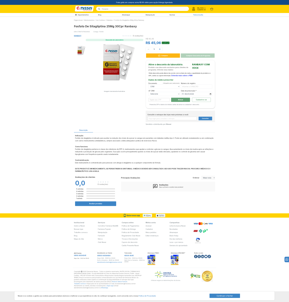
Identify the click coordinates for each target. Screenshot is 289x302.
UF (151, 91)
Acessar (149, 226)
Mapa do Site (79, 239)
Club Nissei (102, 242)
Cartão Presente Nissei (130, 245)
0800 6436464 (103, 255)
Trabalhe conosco (81, 232)
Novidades (174, 229)
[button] (80, 50)
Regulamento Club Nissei (131, 236)
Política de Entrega (129, 229)
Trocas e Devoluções (130, 239)
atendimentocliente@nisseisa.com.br (109, 262)
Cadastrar (149, 229)
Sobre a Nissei (79, 226)
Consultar (205, 118)
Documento (164, 83)
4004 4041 (129, 255)
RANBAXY (77, 36)
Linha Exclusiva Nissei (178, 226)
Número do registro (188, 83)
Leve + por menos (176, 242)
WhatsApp (104, 288)
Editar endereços (152, 236)
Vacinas (172, 15)
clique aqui (110, 286)
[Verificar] (198, 240)
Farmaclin (101, 236)
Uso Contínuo (100, 20)
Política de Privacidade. (147, 296)
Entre (202, 8)
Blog (99, 15)
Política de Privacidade (130, 232)
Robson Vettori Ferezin (119, 281)
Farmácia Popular (104, 229)
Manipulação (150, 15)
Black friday (174, 236)
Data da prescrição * (188, 91)
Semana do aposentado (179, 245)
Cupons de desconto (130, 242)
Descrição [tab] (83, 130)
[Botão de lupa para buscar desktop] (98, 8)
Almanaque (126, 15)
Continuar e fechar (225, 296)
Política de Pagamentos (130, 226)
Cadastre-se (201, 10)
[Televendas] (286, 259)
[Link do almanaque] (151, 259)
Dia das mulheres (176, 239)
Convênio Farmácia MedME (108, 226)
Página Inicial (78, 20)
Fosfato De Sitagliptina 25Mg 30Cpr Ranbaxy (129, 20)
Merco (100, 239)
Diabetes (110, 20)
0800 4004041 (80, 255)
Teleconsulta (198, 15)
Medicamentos (89, 20)
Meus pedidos (151, 232)
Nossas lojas (78, 229)
